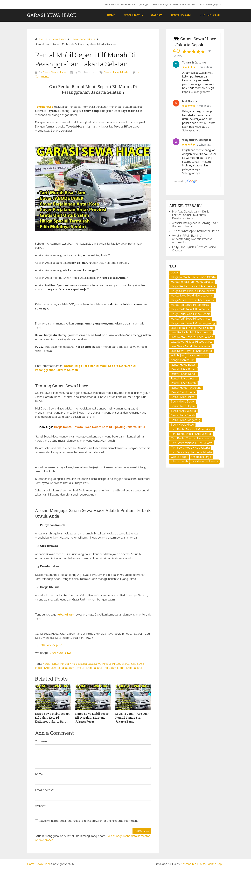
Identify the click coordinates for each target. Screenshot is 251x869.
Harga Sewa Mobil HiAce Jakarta (191, 295)
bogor (175, 272)
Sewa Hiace (132, 15)
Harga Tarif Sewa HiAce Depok (190, 314)
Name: (39, 774)
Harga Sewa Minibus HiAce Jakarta (192, 291)
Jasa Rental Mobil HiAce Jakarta (191, 332)
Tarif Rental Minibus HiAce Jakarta (192, 429)
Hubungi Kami (210, 15)
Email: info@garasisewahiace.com (174, 4)
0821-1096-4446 (51, 645)
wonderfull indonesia (205, 461)
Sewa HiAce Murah (183, 415)
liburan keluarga (198, 355)
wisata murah (179, 461)
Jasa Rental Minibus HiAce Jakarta (192, 327)
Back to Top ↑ (215, 864)
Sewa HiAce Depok (183, 406)
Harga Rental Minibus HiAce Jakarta (193, 277)
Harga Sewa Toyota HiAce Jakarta (192, 300)
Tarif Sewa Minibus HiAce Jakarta (191, 443)
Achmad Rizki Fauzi (193, 864)
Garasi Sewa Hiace (51, 15)
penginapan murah (182, 360)
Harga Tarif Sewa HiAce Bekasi (190, 304)
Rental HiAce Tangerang (186, 387)
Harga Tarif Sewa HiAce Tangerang (193, 323)
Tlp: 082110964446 (210, 4)
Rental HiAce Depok (183, 374)
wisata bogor (179, 456)
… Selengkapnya (200, 92)
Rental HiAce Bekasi (183, 364)
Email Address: (44, 790)
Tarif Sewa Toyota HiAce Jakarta (191, 452)
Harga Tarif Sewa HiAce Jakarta (190, 318)
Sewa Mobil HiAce (182, 424)
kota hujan (177, 355)
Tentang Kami (180, 15)
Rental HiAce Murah (183, 383)
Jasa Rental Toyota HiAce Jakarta (192, 337)
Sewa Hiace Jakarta (116, 72)
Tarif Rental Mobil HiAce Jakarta (191, 433)
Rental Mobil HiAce (183, 392)
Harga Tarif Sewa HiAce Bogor (190, 309)
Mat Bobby (189, 101)
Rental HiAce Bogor (183, 369)
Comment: (41, 741)
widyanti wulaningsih (196, 140)
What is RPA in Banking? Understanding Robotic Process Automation (192, 239)
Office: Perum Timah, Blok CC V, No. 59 (125, 4)
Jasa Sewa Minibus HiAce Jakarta (108, 663)
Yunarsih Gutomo (194, 62)
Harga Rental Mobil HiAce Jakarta (192, 281)
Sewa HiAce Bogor (183, 401)
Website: (40, 806)
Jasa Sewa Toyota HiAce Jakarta (81, 667)
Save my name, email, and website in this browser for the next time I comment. (88, 820)
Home (111, 15)
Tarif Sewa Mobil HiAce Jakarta (122, 667)
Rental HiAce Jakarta (184, 378)
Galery (156, 15)
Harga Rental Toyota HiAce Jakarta (65, 663)
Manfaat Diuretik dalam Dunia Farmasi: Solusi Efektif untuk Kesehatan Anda (190, 215)
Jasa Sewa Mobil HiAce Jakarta (190, 346)
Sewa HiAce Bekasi (183, 397)
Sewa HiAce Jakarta (183, 410)
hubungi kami (66, 614)
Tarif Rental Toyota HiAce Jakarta (192, 438)
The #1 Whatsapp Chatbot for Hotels (195, 231)
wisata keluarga (201, 456)
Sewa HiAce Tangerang (185, 420)
